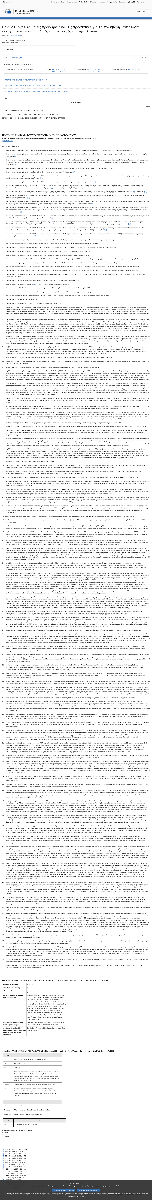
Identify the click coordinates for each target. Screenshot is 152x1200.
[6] (3, 1160)
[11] (3, 1171)
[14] (3, 1178)
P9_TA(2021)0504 (134, 69)
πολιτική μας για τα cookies (134, 1194)
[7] (3, 1162)
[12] (3, 1173)
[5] (3, 1158)
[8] (3, 1164)
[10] (3, 1169)
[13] (3, 1175)
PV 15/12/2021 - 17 (93, 72)
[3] (3, 1154)
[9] (3, 1167)
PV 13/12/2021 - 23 (58, 69)
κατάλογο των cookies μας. (76, 1196)
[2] (3, 1151)
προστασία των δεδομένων (115, 1194)
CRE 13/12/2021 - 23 (59, 72)
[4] (3, 1156)
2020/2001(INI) (16, 35)
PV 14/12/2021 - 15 (93, 69)
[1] (3, 1149)
